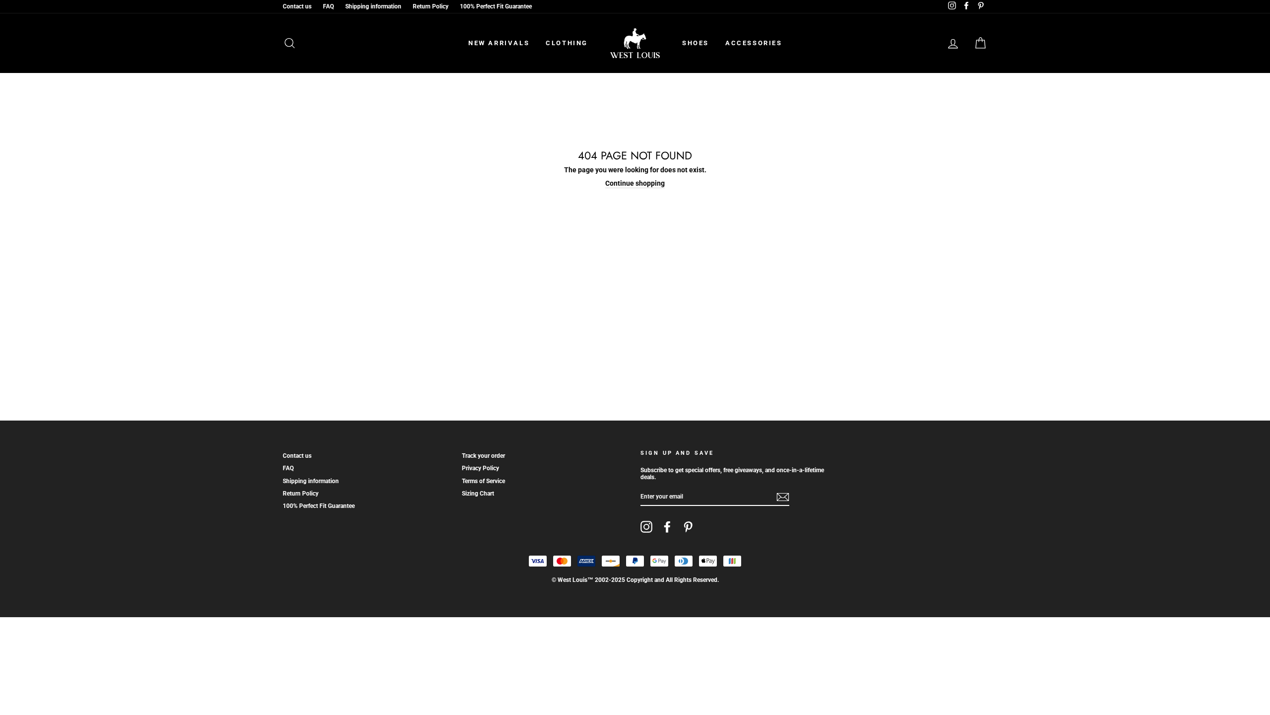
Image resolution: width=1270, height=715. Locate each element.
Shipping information (373, 6)
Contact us (297, 6)
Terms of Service (483, 481)
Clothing (567, 43)
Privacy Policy (480, 468)
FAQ (328, 6)
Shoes (695, 43)
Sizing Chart (478, 493)
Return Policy (430, 6)
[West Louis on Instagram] (646, 527)
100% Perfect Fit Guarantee (496, 6)
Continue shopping (635, 183)
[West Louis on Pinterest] (688, 527)
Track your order (483, 455)
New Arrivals (498, 43)
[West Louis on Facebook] (667, 527)
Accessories (753, 43)
